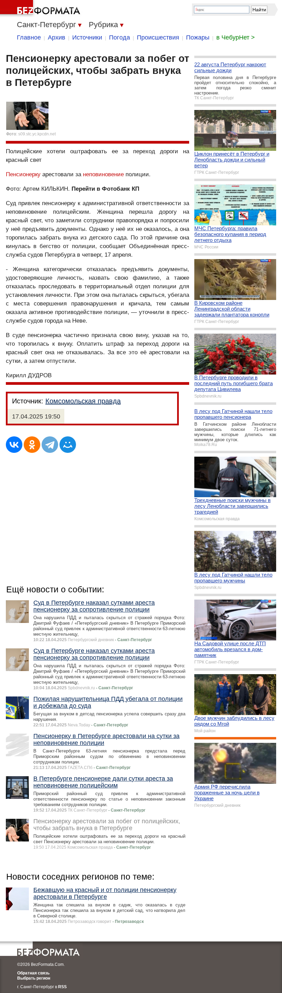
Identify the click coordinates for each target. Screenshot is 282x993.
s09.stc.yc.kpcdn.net (37, 134)
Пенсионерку (23, 174)
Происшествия (158, 37)
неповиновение (103, 174)
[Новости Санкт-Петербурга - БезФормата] (41, 8)
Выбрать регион (33, 978)
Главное (29, 37)
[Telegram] (50, 444)
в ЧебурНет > (235, 37)
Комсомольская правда (83, 401)
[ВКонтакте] (14, 444)
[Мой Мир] (67, 444)
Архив (56, 37)
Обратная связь (33, 973)
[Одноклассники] (32, 444)
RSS (62, 986)
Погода (119, 37)
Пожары (197, 37)
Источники (87, 37)
